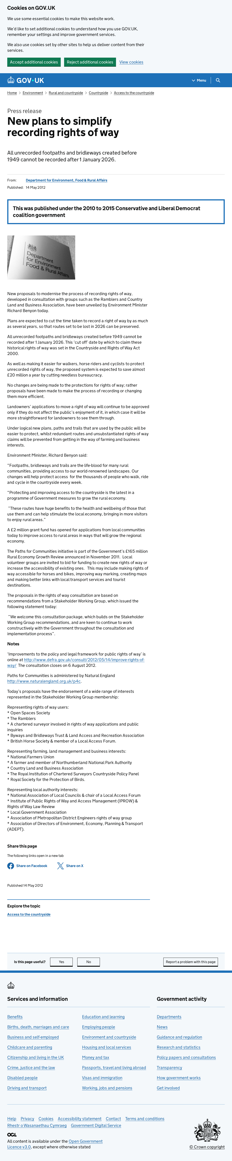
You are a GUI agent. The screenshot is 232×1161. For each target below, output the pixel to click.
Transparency (169, 1067)
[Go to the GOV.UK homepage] (25, 80)
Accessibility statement (80, 1118)
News (162, 1026)
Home (12, 93)
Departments (169, 1016)
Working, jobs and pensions (107, 1087)
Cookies (46, 1118)
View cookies (131, 62)
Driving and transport (27, 1087)
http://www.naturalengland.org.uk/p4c (44, 681)
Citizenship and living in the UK (35, 1057)
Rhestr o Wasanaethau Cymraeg (37, 1125)
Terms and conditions (144, 1118)
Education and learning (103, 1016)
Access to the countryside (134, 93)
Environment (33, 93)
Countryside (98, 93)
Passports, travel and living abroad (114, 1067)
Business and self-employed (33, 1037)
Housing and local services (106, 1047)
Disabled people (22, 1077)
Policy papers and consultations (186, 1057)
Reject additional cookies (90, 62)
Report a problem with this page (190, 962)
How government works (179, 1077)
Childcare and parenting (29, 1047)
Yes (66, 962)
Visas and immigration (102, 1077)
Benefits (15, 1016)
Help (11, 1118)
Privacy (27, 1118)
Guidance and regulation (179, 1037)
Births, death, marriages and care (38, 1026)
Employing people (98, 1026)
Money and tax (95, 1057)
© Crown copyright (207, 1146)
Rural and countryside (66, 93)
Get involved (168, 1087)
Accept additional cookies (34, 62)
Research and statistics (179, 1047)
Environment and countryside (109, 1037)
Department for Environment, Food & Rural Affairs (66, 180)
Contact (113, 1118)
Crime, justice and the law (31, 1067)
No (93, 962)
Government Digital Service (96, 1125)
